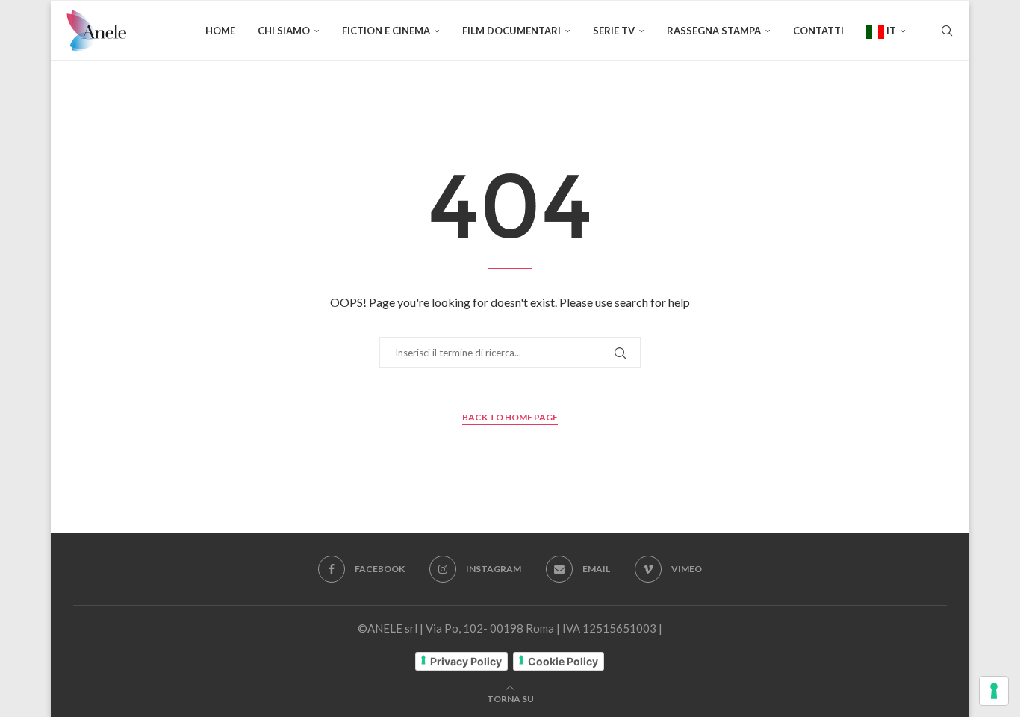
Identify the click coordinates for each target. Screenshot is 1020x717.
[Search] (946, 30)
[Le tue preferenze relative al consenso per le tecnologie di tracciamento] (994, 691)
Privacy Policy (466, 661)
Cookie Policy (563, 661)
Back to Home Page (510, 417)
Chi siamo (284, 31)
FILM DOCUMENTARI (511, 31)
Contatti (818, 31)
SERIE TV (614, 31)
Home (220, 31)
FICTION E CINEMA (386, 31)
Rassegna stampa (714, 31)
